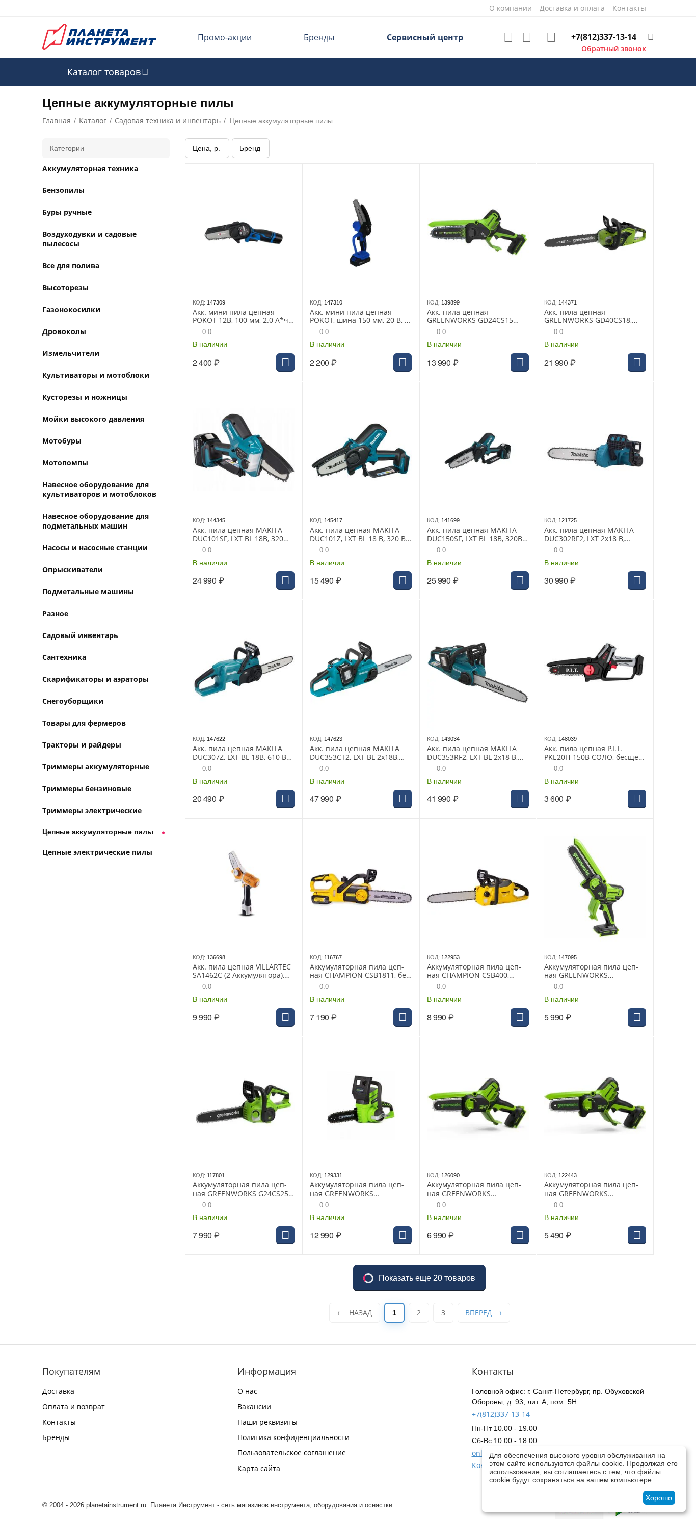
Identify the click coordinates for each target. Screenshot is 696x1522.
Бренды (319, 37)
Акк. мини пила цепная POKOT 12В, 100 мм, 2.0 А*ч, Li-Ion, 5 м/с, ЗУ (241, 316)
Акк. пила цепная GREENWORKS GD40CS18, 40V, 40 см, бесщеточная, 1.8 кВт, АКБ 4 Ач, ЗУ (594, 316)
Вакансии (254, 1407)
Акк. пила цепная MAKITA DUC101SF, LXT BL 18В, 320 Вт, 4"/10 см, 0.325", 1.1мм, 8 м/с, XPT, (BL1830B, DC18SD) (241, 534)
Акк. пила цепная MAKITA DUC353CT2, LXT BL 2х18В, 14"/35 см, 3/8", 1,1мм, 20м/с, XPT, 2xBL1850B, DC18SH (359, 753)
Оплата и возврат (73, 1407)
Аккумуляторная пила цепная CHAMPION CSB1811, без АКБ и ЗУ (360, 971)
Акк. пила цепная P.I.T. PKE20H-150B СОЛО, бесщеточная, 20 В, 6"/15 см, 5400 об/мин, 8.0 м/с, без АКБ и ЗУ (594, 753)
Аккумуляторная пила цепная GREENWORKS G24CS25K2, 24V (357, 1189)
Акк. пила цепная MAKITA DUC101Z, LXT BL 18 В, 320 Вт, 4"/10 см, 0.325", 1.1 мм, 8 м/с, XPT (361, 534)
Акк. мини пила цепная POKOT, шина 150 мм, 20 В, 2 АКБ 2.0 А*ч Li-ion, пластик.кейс (359, 316)
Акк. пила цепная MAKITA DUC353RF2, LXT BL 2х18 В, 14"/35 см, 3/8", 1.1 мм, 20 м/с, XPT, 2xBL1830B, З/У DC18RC (475, 753)
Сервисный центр (425, 37)
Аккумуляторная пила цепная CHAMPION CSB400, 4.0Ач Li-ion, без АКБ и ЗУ (474, 971)
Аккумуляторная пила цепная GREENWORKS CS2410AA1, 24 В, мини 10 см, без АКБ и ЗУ (595, 971)
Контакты (59, 1422)
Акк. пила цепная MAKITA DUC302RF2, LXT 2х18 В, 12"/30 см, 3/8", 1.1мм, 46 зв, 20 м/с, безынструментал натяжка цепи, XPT (594, 534)
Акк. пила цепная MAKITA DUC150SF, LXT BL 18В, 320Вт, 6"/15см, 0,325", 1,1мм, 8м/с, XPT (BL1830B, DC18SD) (477, 534)
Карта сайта (258, 1468)
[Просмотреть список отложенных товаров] (508, 37)
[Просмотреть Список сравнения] (527, 37)
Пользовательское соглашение (291, 1452)
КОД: (199, 302)
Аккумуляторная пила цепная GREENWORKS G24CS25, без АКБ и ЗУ (241, 1189)
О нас (247, 1391)
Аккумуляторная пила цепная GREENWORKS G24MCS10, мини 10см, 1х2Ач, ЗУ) (474, 1189)
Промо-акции (225, 37)
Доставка (58, 1391)
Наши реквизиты (267, 1422)
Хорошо (659, 1497)
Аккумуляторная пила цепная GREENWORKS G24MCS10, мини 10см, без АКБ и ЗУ (591, 1189)
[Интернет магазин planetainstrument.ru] (99, 36)
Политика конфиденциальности (293, 1437)
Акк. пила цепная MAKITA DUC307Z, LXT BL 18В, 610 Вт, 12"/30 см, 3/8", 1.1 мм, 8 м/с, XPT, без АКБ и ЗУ (242, 753)
